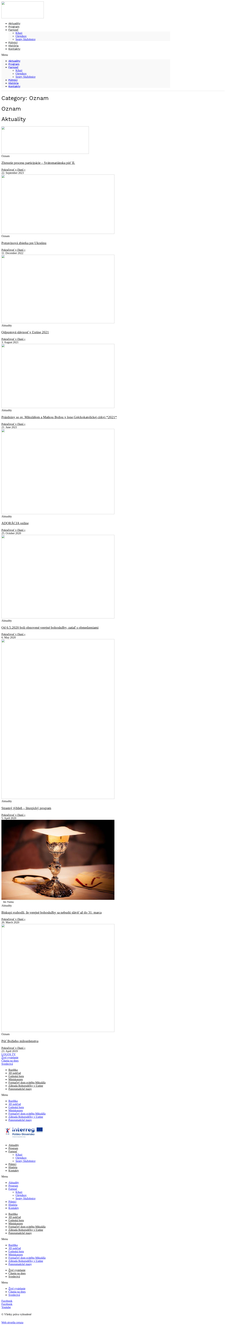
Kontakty (14, 49)
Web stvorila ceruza (12, 1322)
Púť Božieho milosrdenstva (19, 1041)
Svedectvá (14, 1276)
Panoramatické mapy (20, 1088)
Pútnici (12, 80)
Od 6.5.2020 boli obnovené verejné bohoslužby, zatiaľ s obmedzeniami (50, 627)
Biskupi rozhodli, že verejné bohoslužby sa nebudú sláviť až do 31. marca (51, 912)
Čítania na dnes (17, 1273)
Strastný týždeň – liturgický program (26, 808)
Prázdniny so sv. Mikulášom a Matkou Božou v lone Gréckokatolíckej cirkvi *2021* (59, 417)
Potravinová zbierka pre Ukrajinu (23, 243)
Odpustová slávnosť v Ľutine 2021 (25, 332)
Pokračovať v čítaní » (13, 169)
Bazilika (13, 1069)
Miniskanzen (15, 1079)
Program (13, 64)
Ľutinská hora (16, 1076)
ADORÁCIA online (15, 523)
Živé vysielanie (16, 1270)
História (13, 83)
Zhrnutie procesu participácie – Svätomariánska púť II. (38, 163)
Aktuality (14, 61)
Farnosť (13, 29)
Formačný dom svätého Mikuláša (27, 1082)
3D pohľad (14, 1073)
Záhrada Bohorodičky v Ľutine (25, 1085)
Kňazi (19, 32)
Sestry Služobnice (25, 39)
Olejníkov (21, 36)
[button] (85, 55)
